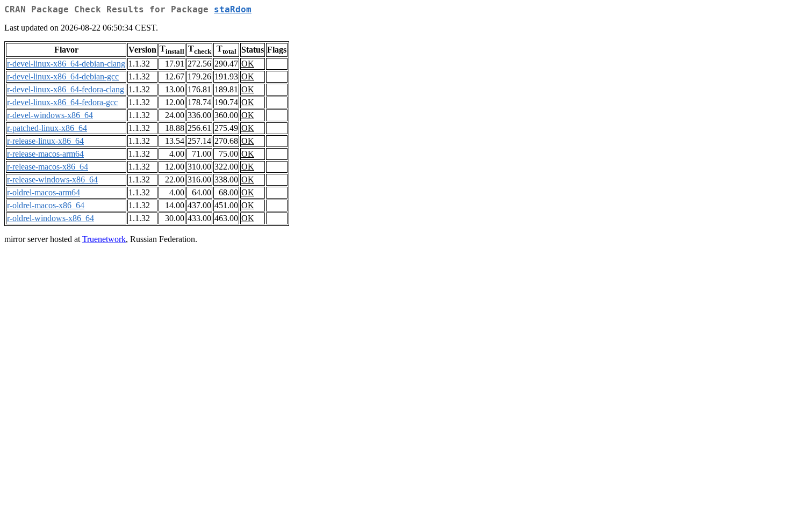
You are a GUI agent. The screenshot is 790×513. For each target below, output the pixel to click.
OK (247, 63)
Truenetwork (104, 239)
